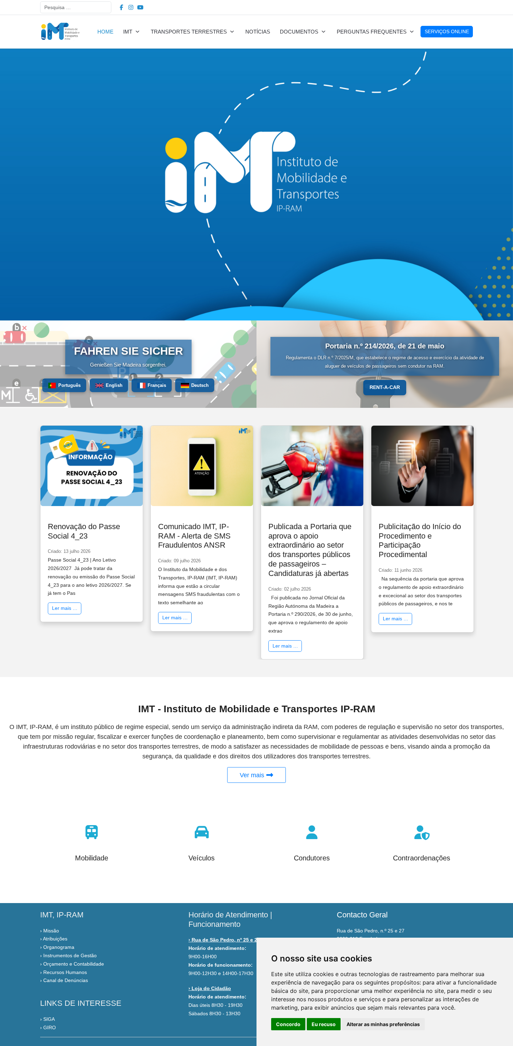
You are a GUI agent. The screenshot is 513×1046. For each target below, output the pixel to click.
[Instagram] (130, 7)
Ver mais (253, 775)
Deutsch (200, 385)
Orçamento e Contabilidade (73, 964)
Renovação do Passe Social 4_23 (84, 531)
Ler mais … (64, 608)
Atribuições (55, 939)
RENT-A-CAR (385, 387)
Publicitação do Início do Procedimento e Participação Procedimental (420, 540)
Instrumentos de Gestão (70, 955)
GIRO (49, 1027)
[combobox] (75, 7)
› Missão (49, 930)
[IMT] (60, 31)
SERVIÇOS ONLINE (447, 31)
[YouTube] (140, 7)
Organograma (58, 947)
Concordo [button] (288, 1024)
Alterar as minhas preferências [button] (383, 1024)
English (114, 385)
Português (69, 385)
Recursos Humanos (65, 972)
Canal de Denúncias (65, 980)
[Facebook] (121, 7)
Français (157, 385)
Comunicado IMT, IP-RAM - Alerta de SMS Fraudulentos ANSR (194, 536)
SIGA (49, 1019)
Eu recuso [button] (324, 1024)
